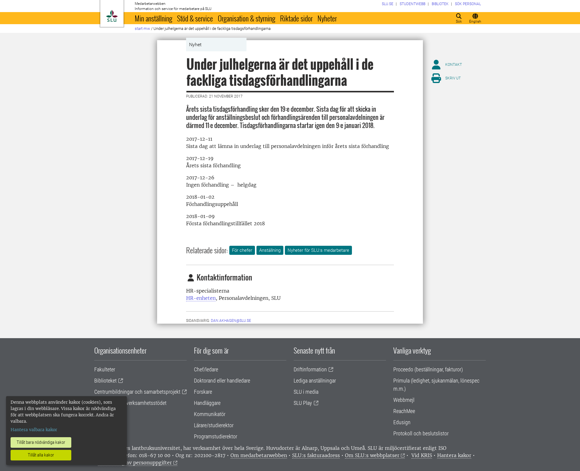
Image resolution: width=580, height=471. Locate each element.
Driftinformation (310, 369)
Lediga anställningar (315, 380)
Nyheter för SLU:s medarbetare (318, 250)
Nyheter (327, 18)
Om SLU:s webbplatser (372, 455)
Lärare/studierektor (214, 425)
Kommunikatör (209, 414)
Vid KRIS (421, 455)
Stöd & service (195, 18)
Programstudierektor (215, 436)
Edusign (402, 422)
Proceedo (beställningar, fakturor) (428, 369)
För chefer (242, 250)
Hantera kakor (454, 455)
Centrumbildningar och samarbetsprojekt (137, 392)
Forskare (203, 392)
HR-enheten (201, 298)
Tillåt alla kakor (41, 455)
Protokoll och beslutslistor (421, 433)
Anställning (270, 250)
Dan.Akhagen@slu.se (231, 321)
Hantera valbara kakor (34, 429)
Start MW (142, 28)
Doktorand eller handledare (222, 380)
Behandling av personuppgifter (135, 463)
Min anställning (153, 18)
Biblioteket (105, 380)
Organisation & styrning (246, 18)
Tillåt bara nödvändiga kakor (41, 442)
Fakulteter (104, 369)
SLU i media (306, 392)
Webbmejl (403, 400)
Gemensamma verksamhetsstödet (130, 403)
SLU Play (303, 403)
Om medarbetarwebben (258, 455)
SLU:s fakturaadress (316, 455)
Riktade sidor (296, 18)
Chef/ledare (206, 369)
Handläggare (207, 403)
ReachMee (404, 411)
